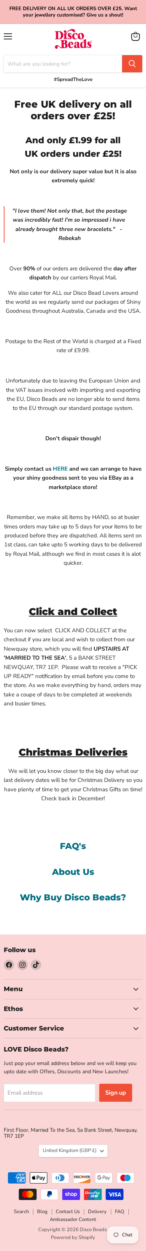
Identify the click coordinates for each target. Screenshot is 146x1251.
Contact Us (68, 1211)
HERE (60, 468)
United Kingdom (70, 1150)
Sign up (115, 1093)
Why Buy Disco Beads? (73, 897)
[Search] (132, 63)
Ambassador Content (73, 1219)
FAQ (119, 1211)
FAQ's (73, 846)
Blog (42, 1211)
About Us (73, 872)
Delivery (97, 1211)
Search (21, 1211)
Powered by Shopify (73, 1237)
